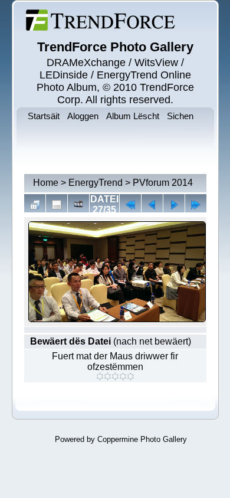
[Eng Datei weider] (152, 204)
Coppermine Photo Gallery (142, 439)
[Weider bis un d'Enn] (195, 204)
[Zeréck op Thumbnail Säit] (34, 204)
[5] (130, 376)
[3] (115, 376)
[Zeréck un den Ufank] (130, 204)
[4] (123, 376)
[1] (100, 376)
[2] (107, 376)
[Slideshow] (78, 204)
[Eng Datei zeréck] (174, 204)
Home (45, 183)
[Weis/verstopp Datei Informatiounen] (56, 204)
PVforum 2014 (163, 183)
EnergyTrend (95, 183)
